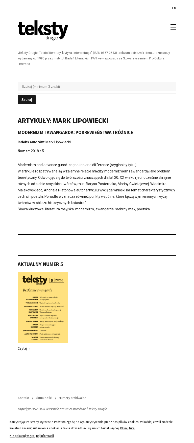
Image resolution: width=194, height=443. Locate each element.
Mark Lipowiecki (58, 142)
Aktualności (44, 398)
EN (174, 8)
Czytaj (23, 348)
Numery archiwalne (72, 398)
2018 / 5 (37, 151)
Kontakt (23, 398)
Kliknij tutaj (127, 428)
